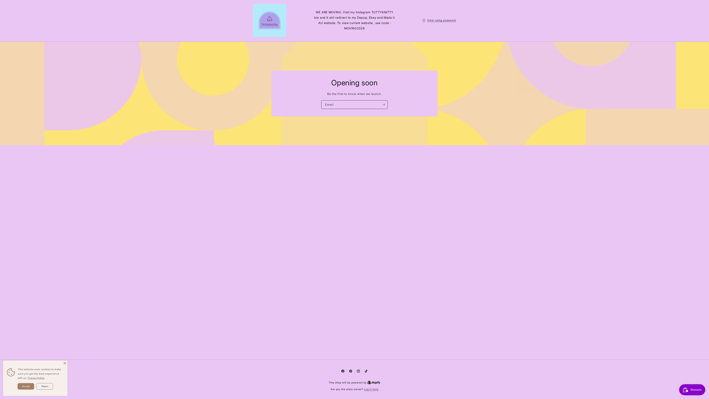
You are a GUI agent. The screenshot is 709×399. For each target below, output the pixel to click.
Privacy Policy (36, 378)
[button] (439, 20)
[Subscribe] (383, 104)
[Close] (65, 363)
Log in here (371, 389)
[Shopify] (373, 382)
